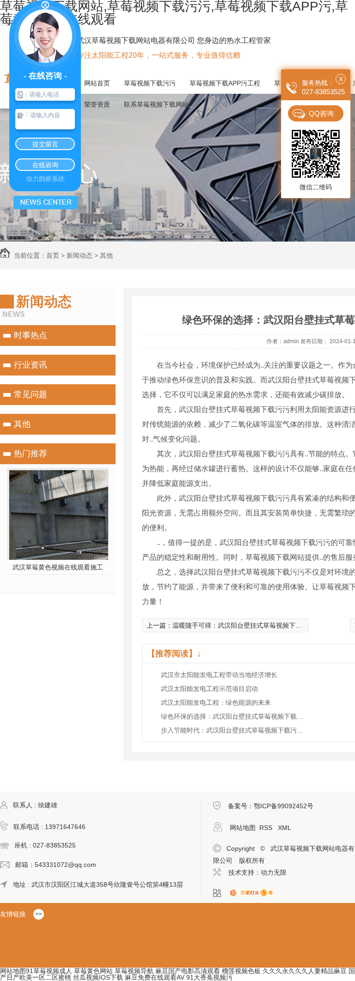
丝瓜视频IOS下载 (98, 977)
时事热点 (30, 335)
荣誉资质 (97, 104)
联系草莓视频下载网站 (156, 104)
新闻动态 (79, 255)
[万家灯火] (254, 893)
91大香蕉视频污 (209, 977)
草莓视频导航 (134, 971)
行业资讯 (30, 364)
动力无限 (274, 872)
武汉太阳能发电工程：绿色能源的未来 (216, 702)
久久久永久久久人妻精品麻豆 (305, 971)
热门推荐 (30, 453)
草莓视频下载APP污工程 (225, 83)
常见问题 (30, 394)
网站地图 (243, 827)
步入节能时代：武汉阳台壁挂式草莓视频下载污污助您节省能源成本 (235, 730)
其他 (106, 255)
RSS (266, 827)
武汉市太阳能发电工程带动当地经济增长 (219, 674)
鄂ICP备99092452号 (283, 806)
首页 (52, 255)
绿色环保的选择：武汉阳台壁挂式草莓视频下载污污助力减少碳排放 (235, 716)
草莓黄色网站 (93, 971)
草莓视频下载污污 (150, 83)
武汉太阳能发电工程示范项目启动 (209, 688)
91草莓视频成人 (49, 971)
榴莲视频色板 (241, 971)
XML (284, 827)
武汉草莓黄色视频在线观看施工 (57, 567)
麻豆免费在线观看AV (154, 977)
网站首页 (97, 83)
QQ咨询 (321, 113)
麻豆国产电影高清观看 (187, 971)
